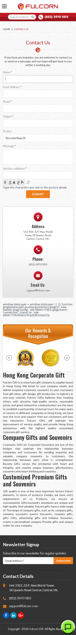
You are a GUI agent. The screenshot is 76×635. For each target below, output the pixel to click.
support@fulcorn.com (38, 290)
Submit (38, 194)
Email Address (11, 87)
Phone (6, 102)
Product (7, 131)
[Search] (32, 16)
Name (6, 72)
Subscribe (63, 560)
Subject (7, 116)
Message (8, 146)
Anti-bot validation (14, 169)
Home (6, 29)
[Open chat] (68, 627)
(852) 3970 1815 (56, 17)
